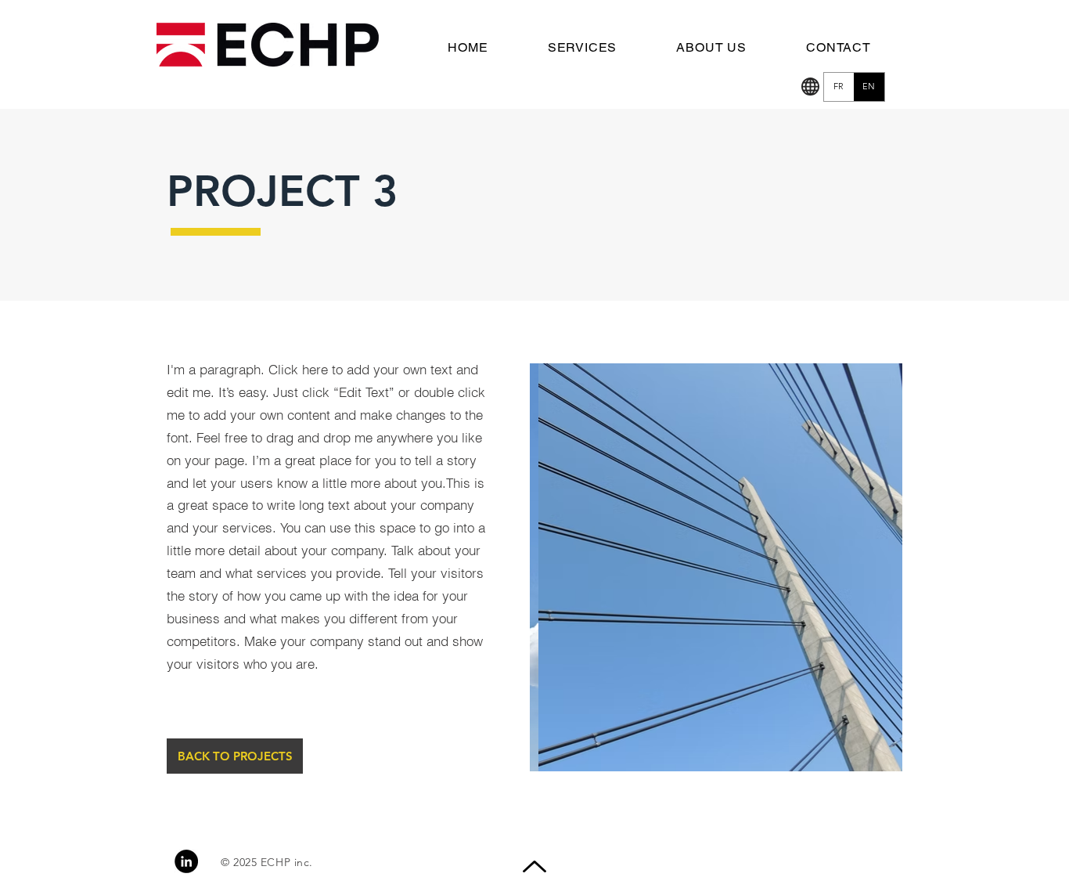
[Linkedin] (186, 861)
